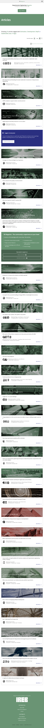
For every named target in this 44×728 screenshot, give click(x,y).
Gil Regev (16, 317)
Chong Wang (20, 339)
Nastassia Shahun (13, 162)
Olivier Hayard (26, 317)
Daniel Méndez (17, 379)
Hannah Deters (26, 62)
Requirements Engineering (22, 6)
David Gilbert (14, 399)
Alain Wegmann (21, 317)
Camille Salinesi (12, 202)
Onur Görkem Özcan (22, 501)
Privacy (21, 724)
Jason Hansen (12, 462)
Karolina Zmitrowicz (13, 183)
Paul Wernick (21, 421)
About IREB (22, 707)
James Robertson (21, 359)
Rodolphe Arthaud (13, 582)
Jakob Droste (31, 62)
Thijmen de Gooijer (18, 482)
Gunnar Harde (12, 602)
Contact (22, 711)
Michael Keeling (24, 482)
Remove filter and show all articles (37, 43)
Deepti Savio (12, 521)
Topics (23, 10)
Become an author (22, 720)
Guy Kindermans (12, 103)
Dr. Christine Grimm (15, 501)
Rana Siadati (17, 421)
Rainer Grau (12, 297)
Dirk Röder (18, 399)
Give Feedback (22, 716)
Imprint (17, 724)
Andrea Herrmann (9, 339)
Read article (38, 65)
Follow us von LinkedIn (21, 254)
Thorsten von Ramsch (13, 277)
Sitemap (13, 724)
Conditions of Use (27, 724)
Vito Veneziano (26, 421)
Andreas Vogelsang (28, 379)
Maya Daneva (15, 339)
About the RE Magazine (22, 709)
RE (22, 1)
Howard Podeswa (12, 226)
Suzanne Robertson (15, 359)
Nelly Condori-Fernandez (27, 339)
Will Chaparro (29, 482)
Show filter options (30, 38)
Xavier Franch (22, 379)
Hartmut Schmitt (37, 62)
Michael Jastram (12, 641)
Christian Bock (12, 83)
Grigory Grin (12, 440)
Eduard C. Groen (20, 62)
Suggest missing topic (8, 141)
